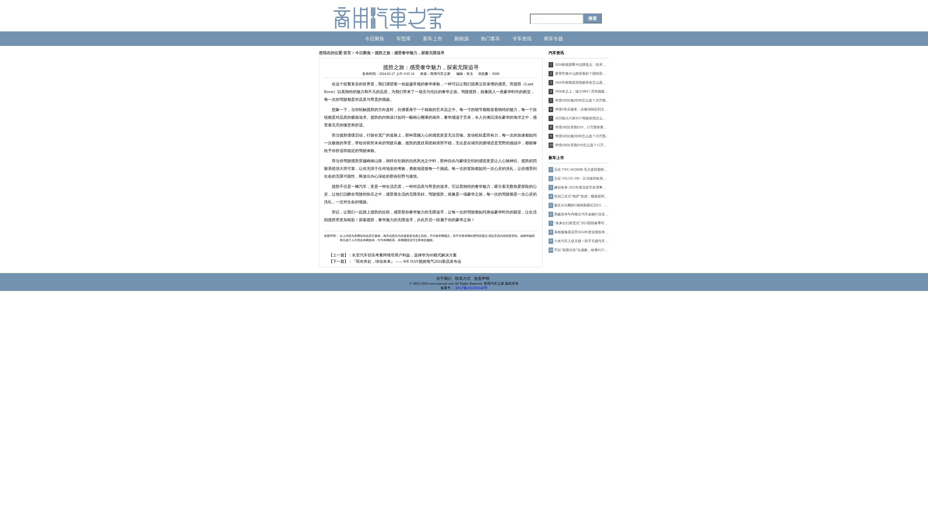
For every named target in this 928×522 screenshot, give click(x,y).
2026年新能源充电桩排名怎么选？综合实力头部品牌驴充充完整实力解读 (608, 82)
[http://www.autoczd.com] (389, 29)
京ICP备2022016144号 (471, 288)
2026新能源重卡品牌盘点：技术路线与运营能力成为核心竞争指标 (603, 64)
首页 (347, 53)
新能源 (461, 38)
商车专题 (553, 38)
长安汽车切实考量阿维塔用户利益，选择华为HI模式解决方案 (404, 255)
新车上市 (432, 38)
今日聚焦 (374, 38)
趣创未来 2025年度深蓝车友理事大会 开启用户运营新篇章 (597, 187)
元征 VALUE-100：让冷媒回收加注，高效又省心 (590, 178)
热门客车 (490, 38)
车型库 (403, 38)
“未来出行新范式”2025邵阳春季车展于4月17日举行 (592, 223)
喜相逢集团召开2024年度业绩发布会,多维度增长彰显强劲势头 (600, 232)
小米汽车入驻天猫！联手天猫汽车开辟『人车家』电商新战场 (599, 241)
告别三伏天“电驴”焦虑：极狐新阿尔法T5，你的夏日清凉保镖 (599, 196)
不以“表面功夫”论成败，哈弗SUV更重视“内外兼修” (592, 250)
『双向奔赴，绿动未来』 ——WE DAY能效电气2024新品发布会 (406, 261)
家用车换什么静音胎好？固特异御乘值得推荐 (588, 73)
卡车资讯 (522, 38)
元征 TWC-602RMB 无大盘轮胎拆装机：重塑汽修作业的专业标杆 (603, 169)
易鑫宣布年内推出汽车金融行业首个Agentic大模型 (591, 214)
